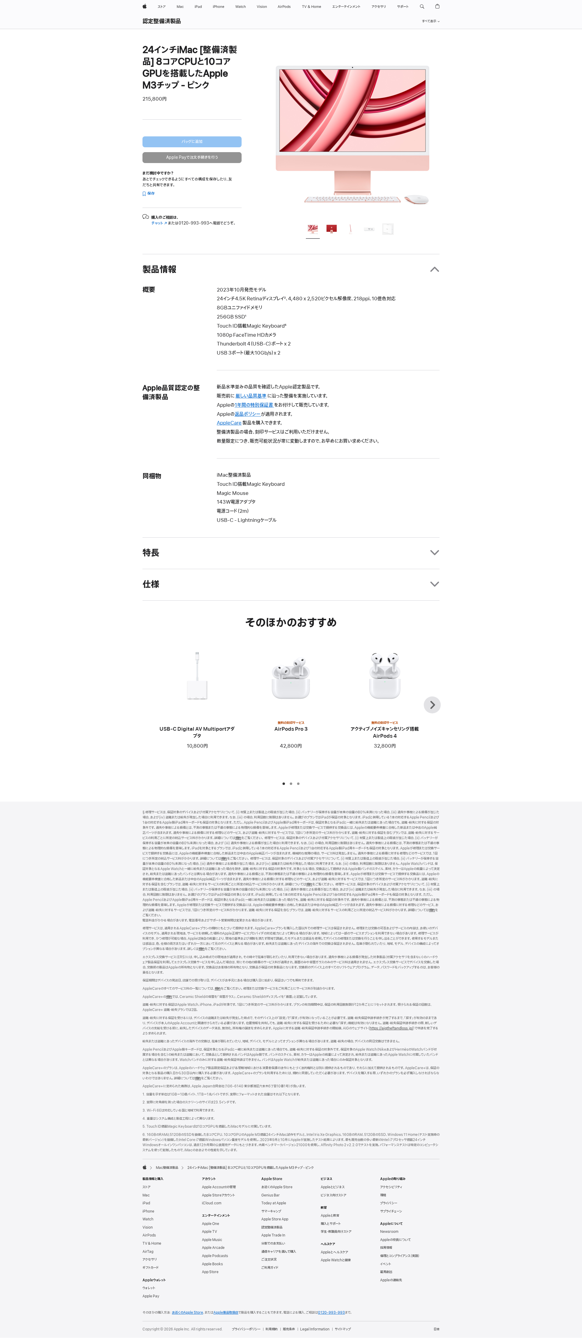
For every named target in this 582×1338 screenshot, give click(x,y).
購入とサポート (331, 1224)
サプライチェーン (391, 1211)
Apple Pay (150, 1296)
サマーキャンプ (271, 1211)
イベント (385, 1264)
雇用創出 (386, 1272)
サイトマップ (343, 1329)
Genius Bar (270, 1195)
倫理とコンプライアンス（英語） (400, 1256)
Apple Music (212, 1240)
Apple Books (212, 1264)
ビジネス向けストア (333, 1195)
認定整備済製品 (161, 21)
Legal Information (314, 1329)
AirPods (149, 1235)
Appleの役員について (395, 1240)
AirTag (147, 1252)
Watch (147, 1219)
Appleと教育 (330, 1215)
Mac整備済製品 (167, 1168)
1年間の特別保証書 (254, 405)
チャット (159, 223)
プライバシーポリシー (246, 1329)
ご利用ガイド (269, 1268)
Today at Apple (273, 1203)
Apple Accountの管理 (219, 1187)
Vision (147, 1227)
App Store (210, 1272)
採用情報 (386, 1248)
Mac (146, 1195)
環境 (383, 1195)
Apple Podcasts (215, 1256)
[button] (422, 6)
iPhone (148, 1211)
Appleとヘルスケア (334, 1252)
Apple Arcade (213, 1248)
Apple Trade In (273, 1235)
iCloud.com (211, 1203)
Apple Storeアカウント (218, 1195)
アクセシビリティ (391, 1187)
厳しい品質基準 (251, 396)
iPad (146, 1203)
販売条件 (289, 1329)
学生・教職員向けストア (336, 1232)
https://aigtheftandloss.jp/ (391, 1028)
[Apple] (144, 1167)
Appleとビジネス (333, 1187)
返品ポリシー (248, 414)
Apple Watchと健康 (336, 1260)
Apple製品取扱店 (225, 1312)
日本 (436, 1329)
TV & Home (151, 1243)
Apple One (210, 1224)
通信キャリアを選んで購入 (278, 1252)
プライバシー (388, 1203)
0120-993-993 (331, 1312)
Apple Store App (274, 1219)
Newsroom (389, 1232)
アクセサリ (149, 1259)
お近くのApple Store (277, 1187)
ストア (146, 1187)
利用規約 (272, 1329)
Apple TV (209, 1232)
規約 (238, 838)
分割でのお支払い (273, 1243)
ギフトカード (150, 1268)
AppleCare (229, 423)
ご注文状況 (268, 1259)
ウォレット (148, 1288)
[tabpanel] (353, 131)
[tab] (313, 230)
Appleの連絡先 (391, 1280)
